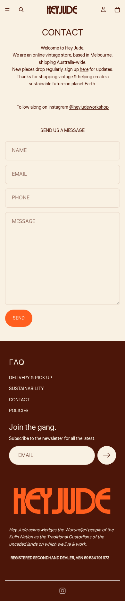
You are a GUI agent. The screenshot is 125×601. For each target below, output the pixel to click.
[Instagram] (62, 591)
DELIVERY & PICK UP (30, 378)
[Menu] (7, 9)
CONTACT (19, 400)
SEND (19, 318)
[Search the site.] (21, 10)
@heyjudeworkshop (89, 107)
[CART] (117, 10)
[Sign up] (106, 455)
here (84, 69)
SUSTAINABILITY (26, 389)
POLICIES (19, 411)
